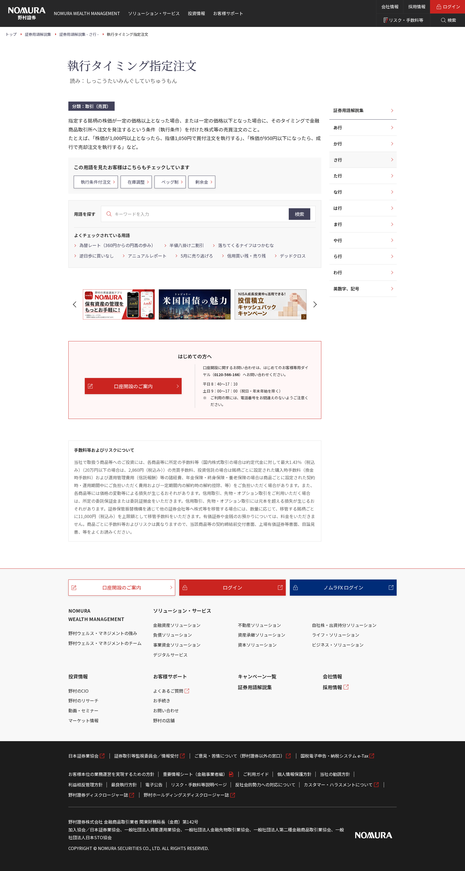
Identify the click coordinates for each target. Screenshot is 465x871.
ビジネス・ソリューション (338, 644)
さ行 (337, 160)
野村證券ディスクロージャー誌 (98, 795)
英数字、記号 (346, 288)
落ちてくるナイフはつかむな (246, 245)
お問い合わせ (166, 710)
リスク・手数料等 (406, 20)
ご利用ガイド (256, 774)
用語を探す (85, 214)
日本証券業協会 (83, 755)
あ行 (337, 127)
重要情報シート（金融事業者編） (195, 774)
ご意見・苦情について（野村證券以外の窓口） (239, 755)
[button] (75, 304)
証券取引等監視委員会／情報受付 (146, 755)
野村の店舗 (164, 720)
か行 (337, 143)
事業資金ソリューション (176, 644)
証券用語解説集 (348, 110)
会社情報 (390, 6)
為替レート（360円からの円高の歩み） (117, 245)
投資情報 (78, 676)
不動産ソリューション (259, 625)
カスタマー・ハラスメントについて (338, 784)
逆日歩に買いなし (96, 255)
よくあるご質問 (168, 691)
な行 (337, 192)
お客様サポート (170, 676)
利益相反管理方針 (85, 784)
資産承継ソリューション (261, 634)
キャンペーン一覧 (257, 676)
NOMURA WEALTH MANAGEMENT (96, 614)
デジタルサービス (170, 654)
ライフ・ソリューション (335, 634)
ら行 (337, 256)
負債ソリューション (172, 634)
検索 (299, 213)
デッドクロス (293, 255)
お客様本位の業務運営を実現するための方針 (111, 774)
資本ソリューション (257, 644)
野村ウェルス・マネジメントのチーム (105, 643)
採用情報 (416, 6)
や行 (337, 240)
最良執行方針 (124, 784)
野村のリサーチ (83, 700)
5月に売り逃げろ (197, 255)
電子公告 (154, 784)
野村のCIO (78, 691)
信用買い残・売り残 (246, 255)
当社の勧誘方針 (335, 774)
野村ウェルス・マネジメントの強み (102, 633)
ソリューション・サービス (182, 610)
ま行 (337, 224)
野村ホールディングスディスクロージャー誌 (186, 795)
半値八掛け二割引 (187, 245)
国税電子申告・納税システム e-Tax (334, 755)
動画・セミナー (83, 710)
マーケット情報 (83, 720)
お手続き (161, 700)
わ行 (337, 272)
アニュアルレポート (147, 255)
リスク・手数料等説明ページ (199, 784)
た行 (337, 175)
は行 (337, 208)
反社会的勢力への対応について (265, 784)
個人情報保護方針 (294, 774)
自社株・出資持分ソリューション (344, 625)
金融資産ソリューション (176, 625)
